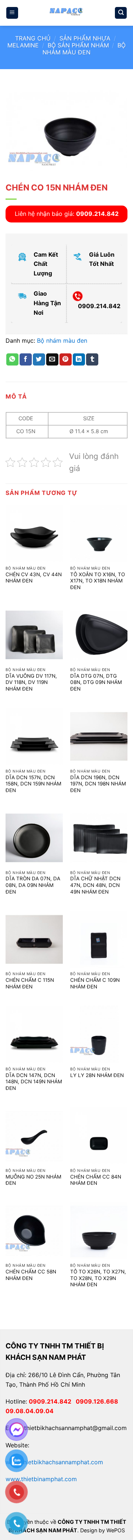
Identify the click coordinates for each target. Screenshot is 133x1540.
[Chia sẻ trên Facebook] (26, 359)
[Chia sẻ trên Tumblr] (92, 359)
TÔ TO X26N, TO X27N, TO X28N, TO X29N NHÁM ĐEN (98, 1278)
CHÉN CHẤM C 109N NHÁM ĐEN (95, 983)
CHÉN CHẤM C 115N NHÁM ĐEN (30, 983)
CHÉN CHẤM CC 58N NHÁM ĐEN (31, 1275)
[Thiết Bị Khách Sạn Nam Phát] (66, 13)
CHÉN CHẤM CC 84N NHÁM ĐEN (95, 1180)
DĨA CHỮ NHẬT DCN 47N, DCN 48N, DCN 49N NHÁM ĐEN (95, 885)
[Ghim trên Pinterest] (65, 359)
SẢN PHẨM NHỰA (84, 38)
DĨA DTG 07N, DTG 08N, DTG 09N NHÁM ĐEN (96, 682)
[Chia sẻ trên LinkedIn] (79, 359)
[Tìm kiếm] (121, 13)
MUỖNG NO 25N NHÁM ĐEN (33, 1180)
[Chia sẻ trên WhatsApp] (12, 359)
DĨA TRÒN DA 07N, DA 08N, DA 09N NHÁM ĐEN (33, 885)
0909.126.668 (98, 1401)
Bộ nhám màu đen (84, 49)
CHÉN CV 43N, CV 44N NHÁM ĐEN (34, 577)
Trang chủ (33, 38)
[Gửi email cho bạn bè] (52, 359)
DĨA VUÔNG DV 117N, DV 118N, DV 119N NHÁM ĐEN (31, 682)
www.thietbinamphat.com (41, 1479)
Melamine (23, 45)
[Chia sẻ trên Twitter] (39, 359)
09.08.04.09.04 (30, 1411)
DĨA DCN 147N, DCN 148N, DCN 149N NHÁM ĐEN (34, 1081)
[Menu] (12, 13)
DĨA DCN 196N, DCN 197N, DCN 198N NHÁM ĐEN (98, 783)
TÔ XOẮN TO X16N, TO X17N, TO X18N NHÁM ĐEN (97, 580)
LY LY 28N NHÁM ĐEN (97, 1075)
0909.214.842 (52, 1401)
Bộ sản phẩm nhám (78, 45)
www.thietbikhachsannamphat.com (54, 1462)
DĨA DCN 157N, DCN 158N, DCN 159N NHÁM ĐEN (33, 783)
